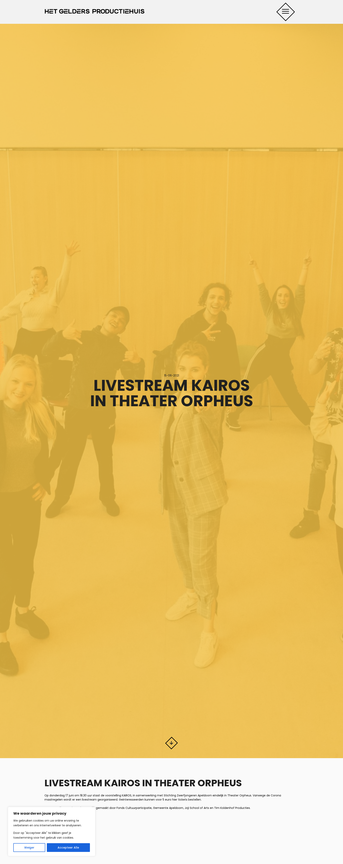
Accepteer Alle (68, 848)
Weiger (29, 848)
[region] (51, 831)
